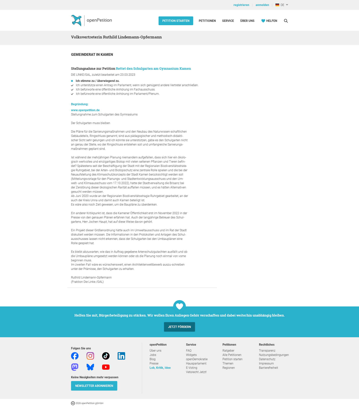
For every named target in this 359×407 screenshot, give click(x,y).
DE (281, 5)
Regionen (229, 368)
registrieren (241, 5)
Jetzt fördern (179, 327)
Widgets (191, 355)
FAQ (188, 350)
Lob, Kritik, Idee (160, 368)
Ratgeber (228, 350)
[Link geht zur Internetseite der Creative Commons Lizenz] (73, 403)
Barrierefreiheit (268, 368)
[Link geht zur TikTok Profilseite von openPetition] (106, 355)
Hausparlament (196, 363)
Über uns (155, 350)
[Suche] (285, 21)
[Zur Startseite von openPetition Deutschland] (92, 20)
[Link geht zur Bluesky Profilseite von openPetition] (90, 367)
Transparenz (267, 350)
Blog (153, 359)
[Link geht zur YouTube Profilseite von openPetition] (106, 367)
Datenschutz (267, 359)
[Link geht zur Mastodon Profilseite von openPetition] (75, 367)
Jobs (153, 355)
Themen (228, 363)
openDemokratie (197, 359)
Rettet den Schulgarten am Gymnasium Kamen (153, 68)
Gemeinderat (83, 54)
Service (228, 21)
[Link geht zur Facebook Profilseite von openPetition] (75, 355)
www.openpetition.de (85, 110)
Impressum (266, 363)
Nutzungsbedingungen (274, 355)
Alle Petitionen (232, 355)
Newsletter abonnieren (94, 386)
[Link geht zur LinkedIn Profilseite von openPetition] (121, 355)
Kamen (107, 54)
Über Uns (247, 21)
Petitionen (208, 21)
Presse (154, 363)
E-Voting (191, 368)
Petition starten (175, 21)
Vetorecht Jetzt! (196, 372)
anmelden (262, 5)
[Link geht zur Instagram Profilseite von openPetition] (90, 355)
